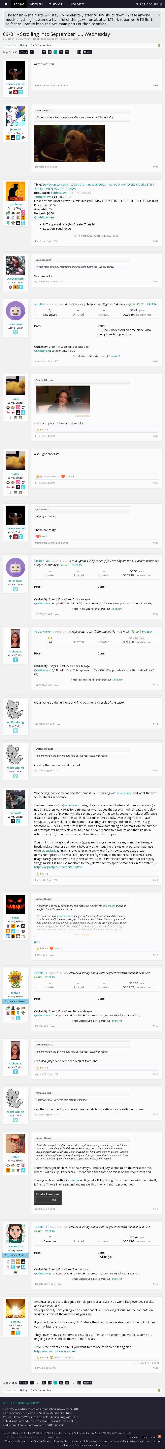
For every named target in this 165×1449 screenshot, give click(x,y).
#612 (155, 770)
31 (55, 52)
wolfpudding (15, 722)
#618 (155, 1209)
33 (67, 52)
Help (144, 1436)
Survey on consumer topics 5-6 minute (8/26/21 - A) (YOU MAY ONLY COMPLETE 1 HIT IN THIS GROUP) (94, 186)
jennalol (15, 129)
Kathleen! (15, 204)
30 (49, 52)
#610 (155, 684)
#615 (155, 1025)
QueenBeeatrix (15, 278)
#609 (155, 613)
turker (15, 399)
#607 (155, 483)
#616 (155, 1074)
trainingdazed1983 (15, 84)
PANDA (71, 188)
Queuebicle (124, 793)
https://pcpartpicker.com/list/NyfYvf (58, 867)
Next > (87, 52)
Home (6, 4)
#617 (155, 1114)
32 (61, 52)
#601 (155, 85)
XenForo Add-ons (73, 1432)
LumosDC (15, 813)
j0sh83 (16, 1156)
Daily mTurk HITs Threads (32, 38)
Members (36, 4)
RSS (159, 1436)
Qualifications (44, 217)
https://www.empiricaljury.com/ (55, 1351)
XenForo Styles (93, 1432)
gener (16, 917)
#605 (155, 361)
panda (74, 1180)
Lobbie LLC (41, 973)
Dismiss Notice (158, 14)
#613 (155, 880)
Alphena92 (15, 651)
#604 (155, 281)
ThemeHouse (53, 1436)
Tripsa (61, 38)
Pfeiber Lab (42, 561)
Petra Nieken (43, 631)
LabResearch (59, 193)
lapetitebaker (15, 1246)
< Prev (23, 52)
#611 (155, 723)
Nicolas (39, 304)
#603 (155, 241)
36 (79, 52)
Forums (19, 4)
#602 (155, 166)
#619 (155, 1283)
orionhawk (15, 324)
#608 (155, 542)
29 (44, 52)
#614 (155, 954)
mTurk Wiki (56, 4)
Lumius (15, 1321)
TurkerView (42, 197)
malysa (15, 992)
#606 (155, 436)
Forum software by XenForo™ (32, 1432)
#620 (155, 1367)
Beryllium (133, 1436)
